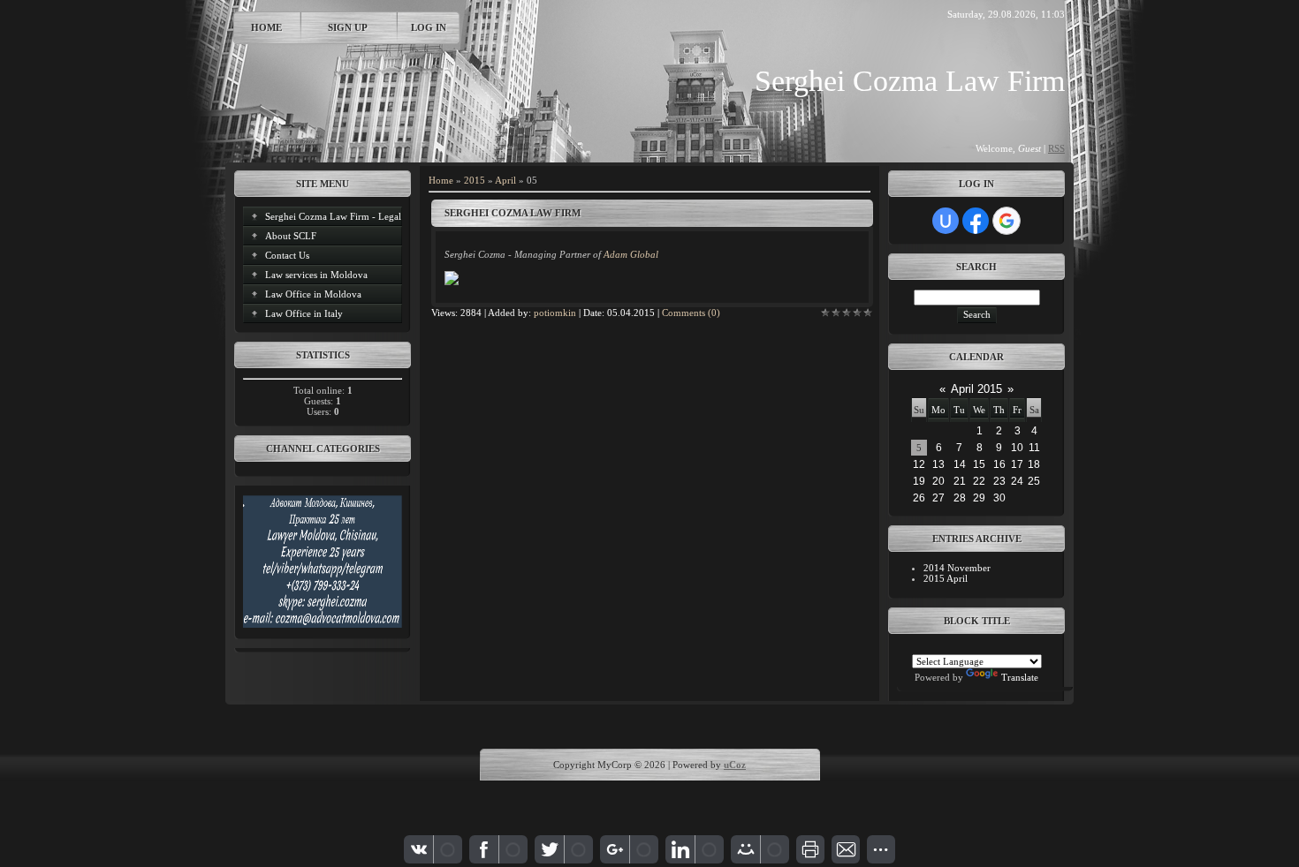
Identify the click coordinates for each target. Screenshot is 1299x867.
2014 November (957, 567)
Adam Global (631, 254)
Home (266, 27)
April (505, 180)
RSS (1056, 148)
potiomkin (555, 312)
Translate (1019, 677)
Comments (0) (691, 312)
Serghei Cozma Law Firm (512, 212)
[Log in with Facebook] (975, 220)
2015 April (945, 578)
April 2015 (976, 389)
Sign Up (348, 27)
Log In (428, 27)
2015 (474, 180)
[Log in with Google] (1006, 221)
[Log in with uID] (945, 220)
